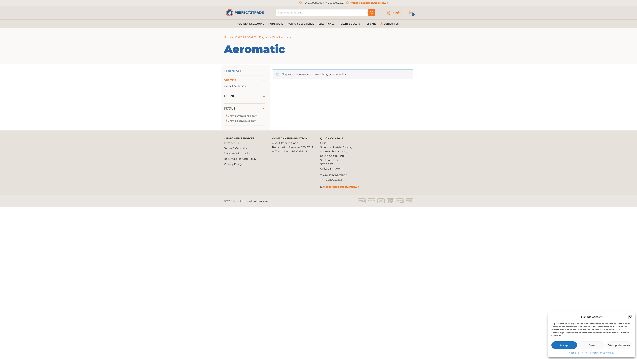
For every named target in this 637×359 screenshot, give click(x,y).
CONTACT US (391, 23)
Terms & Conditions (237, 148)
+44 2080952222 (334, 2)
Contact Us (231, 143)
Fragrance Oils (268, 37)
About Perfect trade (285, 143)
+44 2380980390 (312, 2)
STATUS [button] (229, 108)
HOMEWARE (275, 23)
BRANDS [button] (230, 96)
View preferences (619, 345)
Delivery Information (237, 153)
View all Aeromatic (235, 85)
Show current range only (242, 115)
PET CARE (370, 23)
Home (228, 37)
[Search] (371, 12)
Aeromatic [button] (230, 79)
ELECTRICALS (326, 23)
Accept (564, 345)
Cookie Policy (576, 353)
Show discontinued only (242, 120)
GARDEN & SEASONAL (251, 23)
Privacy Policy (591, 353)
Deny (592, 345)
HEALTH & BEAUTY (349, 23)
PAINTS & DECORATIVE (300, 23)
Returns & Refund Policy (240, 158)
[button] (630, 317)
